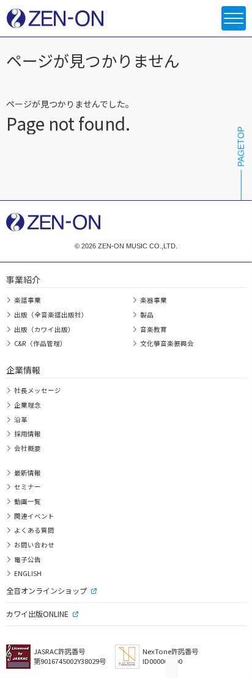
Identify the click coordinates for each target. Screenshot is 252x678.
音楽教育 (153, 329)
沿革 (21, 419)
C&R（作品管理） (40, 343)
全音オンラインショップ (46, 590)
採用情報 (27, 433)
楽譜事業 (27, 300)
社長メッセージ (37, 390)
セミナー (27, 486)
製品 (147, 314)
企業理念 (27, 404)
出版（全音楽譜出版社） (51, 314)
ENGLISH (28, 573)
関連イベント (34, 516)
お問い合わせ (34, 544)
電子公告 (27, 559)
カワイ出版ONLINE (37, 613)
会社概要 (27, 448)
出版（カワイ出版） (44, 329)
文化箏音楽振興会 (167, 343)
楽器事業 (153, 300)
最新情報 (27, 472)
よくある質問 (34, 530)
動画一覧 (27, 501)
